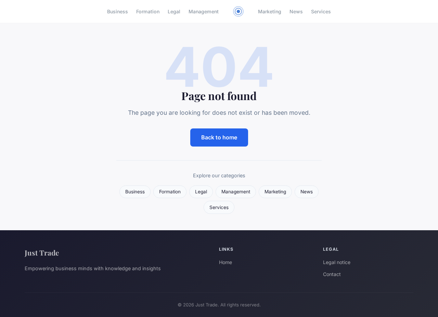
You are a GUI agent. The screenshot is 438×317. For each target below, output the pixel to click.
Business (117, 11)
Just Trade (42, 252)
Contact (332, 274)
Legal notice (336, 262)
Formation (147, 11)
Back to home (219, 137)
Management (204, 11)
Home (225, 262)
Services (321, 11)
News (296, 11)
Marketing (269, 11)
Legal (174, 11)
